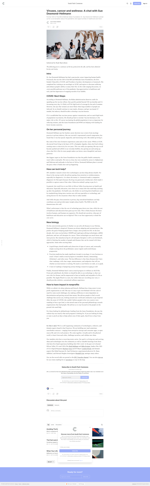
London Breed (86, 349)
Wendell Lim (79, 353)
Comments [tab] (50, 405)
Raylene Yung (67, 349)
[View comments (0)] (53, 26)
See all (50, 462)
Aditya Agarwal (55, 444)
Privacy (16, 484)
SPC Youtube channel (81, 357)
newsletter (69, 360)
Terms (20, 484)
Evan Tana (53, 433)
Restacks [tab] (57, 405)
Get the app (81, 484)
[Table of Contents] (2, 243)
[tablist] (53, 405)
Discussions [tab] (58, 424)
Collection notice (25, 484)
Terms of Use (83, 454)
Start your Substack (71, 484)
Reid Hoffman (73, 346)
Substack (134, 484)
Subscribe (137, 3)
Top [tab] (48, 424)
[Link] (44, 73)
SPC (55, 326)
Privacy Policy (87, 456)
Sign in (145, 3)
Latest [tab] (52, 424)
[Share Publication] (130, 3)
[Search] (127, 3)
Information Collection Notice (74, 456)
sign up (100, 357)
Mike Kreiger (85, 346)
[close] (90, 427)
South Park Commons (55, 21)
